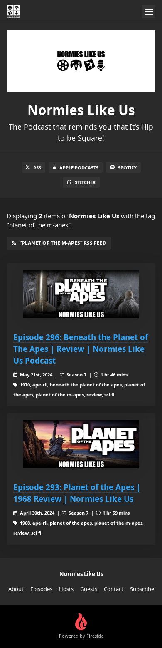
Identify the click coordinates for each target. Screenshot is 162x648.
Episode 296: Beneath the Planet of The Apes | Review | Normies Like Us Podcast (80, 349)
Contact (113, 589)
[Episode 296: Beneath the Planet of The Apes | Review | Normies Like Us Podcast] (81, 294)
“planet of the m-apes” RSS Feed (63, 243)
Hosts (66, 589)
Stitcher (85, 182)
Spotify (127, 167)
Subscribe (142, 589)
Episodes (41, 589)
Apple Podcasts (78, 167)
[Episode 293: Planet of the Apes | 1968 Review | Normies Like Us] (81, 444)
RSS (37, 167)
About (16, 589)
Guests (88, 589)
